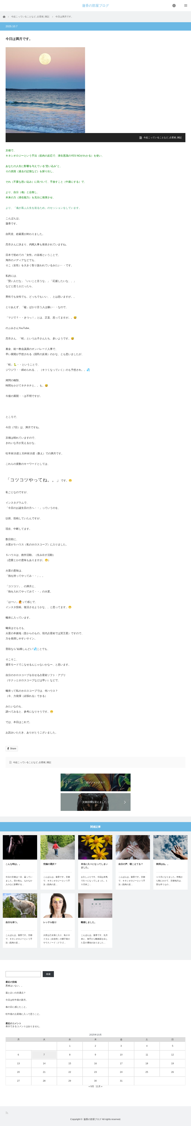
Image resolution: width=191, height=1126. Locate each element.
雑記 (179, 137)
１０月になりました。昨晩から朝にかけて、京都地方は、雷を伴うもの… (169, 881)
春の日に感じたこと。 (17, 1007)
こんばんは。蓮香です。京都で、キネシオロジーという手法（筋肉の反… (56, 881)
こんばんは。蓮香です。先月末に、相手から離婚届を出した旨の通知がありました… (94, 939)
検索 (48, 974)
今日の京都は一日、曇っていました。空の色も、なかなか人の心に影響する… (19, 881)
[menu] (174, 5)
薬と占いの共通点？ (16, 992)
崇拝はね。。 (163, 864)
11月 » (99, 1086)
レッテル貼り (50, 922)
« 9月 (91, 1086)
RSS (7, 1112)
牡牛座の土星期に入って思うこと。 (23, 1014)
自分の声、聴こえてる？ (130, 864)
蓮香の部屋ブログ (95, 5)
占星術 (172, 137)
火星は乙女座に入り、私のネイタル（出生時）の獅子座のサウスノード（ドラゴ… (56, 939)
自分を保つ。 (12, 922)
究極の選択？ (50, 864)
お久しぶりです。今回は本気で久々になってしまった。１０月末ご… (94, 881)
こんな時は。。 (13, 864)
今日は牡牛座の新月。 (17, 1000)
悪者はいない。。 (15, 985)
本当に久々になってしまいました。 (94, 866)
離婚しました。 (89, 922)
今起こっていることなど (156, 137)
